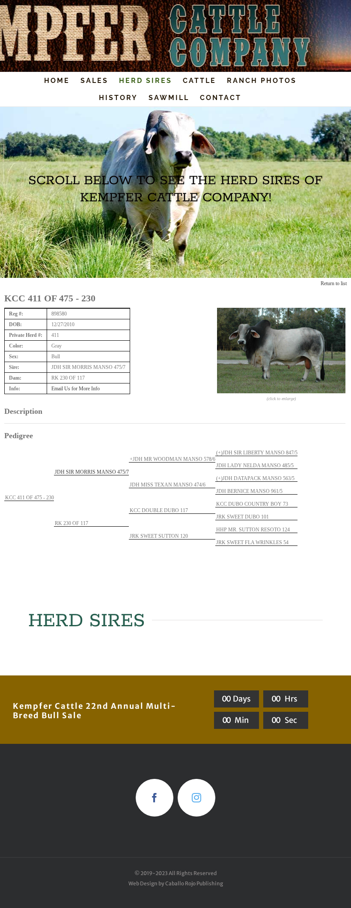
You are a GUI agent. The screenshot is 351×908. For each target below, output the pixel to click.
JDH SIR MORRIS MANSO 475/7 (92, 472)
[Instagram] (196, 798)
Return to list (334, 283)
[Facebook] (154, 798)
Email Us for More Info (75, 389)
